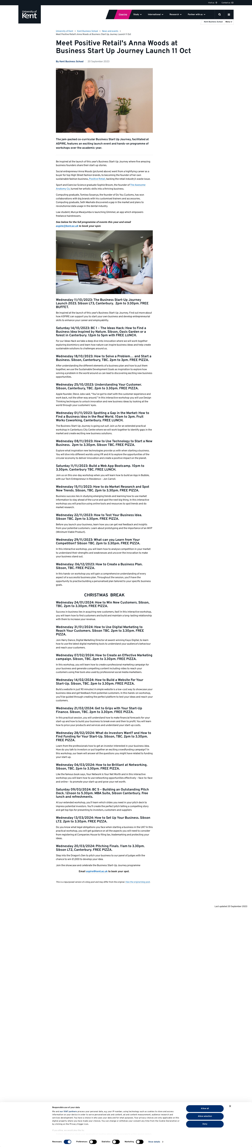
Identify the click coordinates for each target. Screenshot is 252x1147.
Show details (154, 1142)
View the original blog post (137, 882)
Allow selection (205, 1116)
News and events (110, 31)
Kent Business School (87, 31)
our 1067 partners (68, 1111)
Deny (205, 1124)
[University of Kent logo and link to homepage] (29, 14)
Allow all (205, 1108)
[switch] (93, 1142)
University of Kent (64, 31)
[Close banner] (230, 1106)
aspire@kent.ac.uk (67, 226)
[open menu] (229, 14)
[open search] (219, 14)
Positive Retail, (97, 179)
